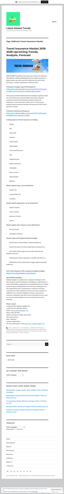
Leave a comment (24, 332)
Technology (26, 327)
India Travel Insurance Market (36, 329)
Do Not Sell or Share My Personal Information (43, 475)
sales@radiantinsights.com (19, 310)
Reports (8, 446)
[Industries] (24, 471)
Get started (44, 2)
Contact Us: (9, 466)
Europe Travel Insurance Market (19, 329)
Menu (54, 22)
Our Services (10, 450)
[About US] (27, 471)
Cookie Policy (34, 491)
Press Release (10, 443)
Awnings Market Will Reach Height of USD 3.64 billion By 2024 (27, 406)
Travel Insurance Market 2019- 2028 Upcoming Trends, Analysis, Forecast (26, 52)
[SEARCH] (46, 344)
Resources (9, 454)
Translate (20, 429)
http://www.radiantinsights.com (34, 323)
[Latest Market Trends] (7, 471)
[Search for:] (25, 344)
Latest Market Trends (18, 28)
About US (9, 462)
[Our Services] (17, 471)
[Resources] (20, 471)
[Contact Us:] (30, 471)
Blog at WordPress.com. (25, 475)
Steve (10, 327)
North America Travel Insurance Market (32, 331)
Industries (9, 458)
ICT (21, 327)
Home (8, 439)
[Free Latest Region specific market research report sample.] (14, 471)
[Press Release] (11, 471)
